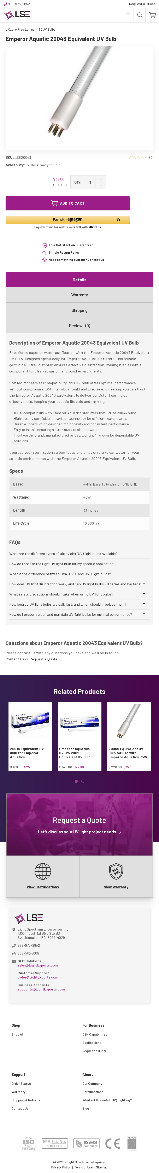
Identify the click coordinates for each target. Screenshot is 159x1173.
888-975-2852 (19, 3)
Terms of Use (83, 1167)
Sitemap (102, 1167)
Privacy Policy (61, 1167)
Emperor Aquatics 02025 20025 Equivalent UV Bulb (74, 753)
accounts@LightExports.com (41, 989)
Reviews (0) (79, 325)
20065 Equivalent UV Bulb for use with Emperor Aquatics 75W (127, 753)
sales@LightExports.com (38, 965)
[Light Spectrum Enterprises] (17, 15)
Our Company (92, 1083)
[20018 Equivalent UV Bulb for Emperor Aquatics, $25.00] (30, 723)
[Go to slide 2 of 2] (82, 781)
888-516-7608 (28, 953)
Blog (85, 1108)
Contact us (96, 259)
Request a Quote (142, 3)
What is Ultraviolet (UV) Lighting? (107, 1100)
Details (80, 279)
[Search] (139, 15)
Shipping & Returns (26, 1100)
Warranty (79, 294)
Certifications (92, 1092)
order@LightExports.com (38, 977)
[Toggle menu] (128, 15)
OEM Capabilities (94, 1034)
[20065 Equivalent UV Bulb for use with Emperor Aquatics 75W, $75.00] (128, 723)
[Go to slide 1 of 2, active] (76, 781)
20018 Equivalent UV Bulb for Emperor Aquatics (27, 753)
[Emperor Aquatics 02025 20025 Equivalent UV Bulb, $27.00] (79, 723)
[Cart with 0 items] (152, 15)
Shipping (80, 310)
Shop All (18, 1034)
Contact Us (15, 659)
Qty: (77, 182)
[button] (68, 222)
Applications (91, 1042)
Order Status (21, 1083)
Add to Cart (72, 203)
